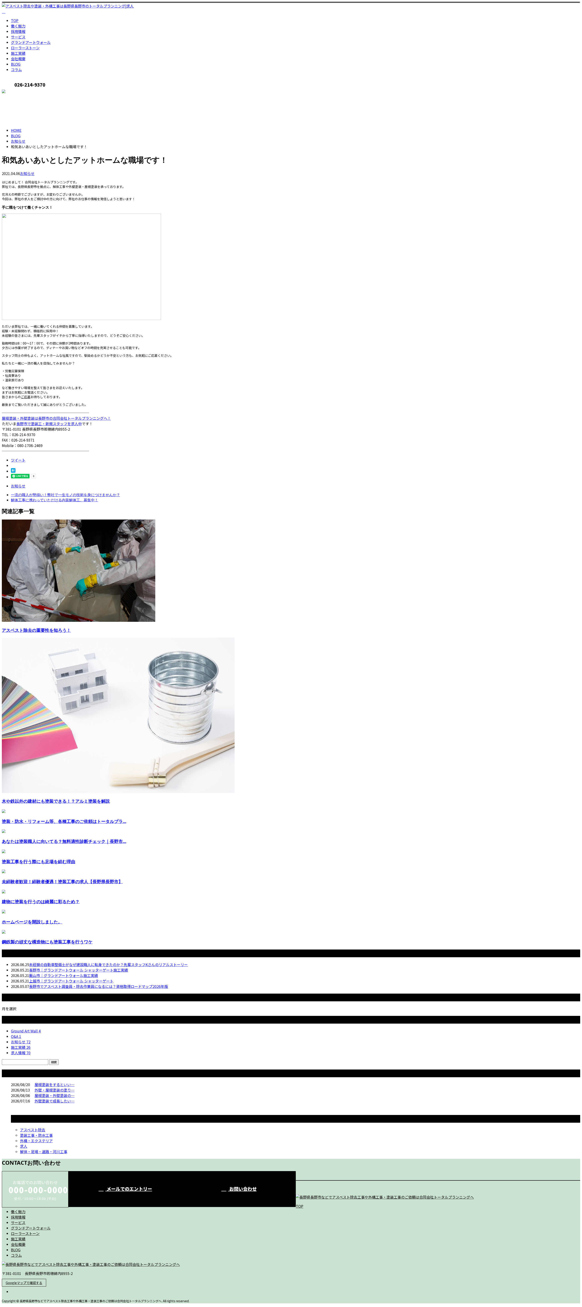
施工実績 (18, 53)
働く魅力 (18, 26)
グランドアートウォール (31, 42)
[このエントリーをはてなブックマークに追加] (13, 471)
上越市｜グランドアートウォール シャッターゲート (71, 981)
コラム (16, 69)
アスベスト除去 (32, 1129)
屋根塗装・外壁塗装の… (55, 1095)
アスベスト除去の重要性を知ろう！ (36, 630)
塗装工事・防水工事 (36, 1135)
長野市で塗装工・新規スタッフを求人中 (49, 423)
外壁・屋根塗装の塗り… (55, 1090)
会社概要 (18, 58)
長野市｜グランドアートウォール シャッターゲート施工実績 (78, 970)
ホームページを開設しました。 (32, 922)
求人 (23, 1146)
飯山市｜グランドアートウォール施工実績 (63, 975)
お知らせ (27, 173)
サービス (18, 37)
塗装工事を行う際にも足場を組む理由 (38, 861)
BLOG (15, 64)
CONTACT (18, 92)
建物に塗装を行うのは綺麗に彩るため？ (41, 901)
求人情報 (20, 1052)
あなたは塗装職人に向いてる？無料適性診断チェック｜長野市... (64, 841)
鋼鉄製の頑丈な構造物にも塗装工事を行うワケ (47, 942)
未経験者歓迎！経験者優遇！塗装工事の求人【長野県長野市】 (62, 881)
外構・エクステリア (36, 1140)
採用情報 (18, 31)
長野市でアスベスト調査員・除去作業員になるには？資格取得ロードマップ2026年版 (98, 986)
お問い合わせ (242, 1188)
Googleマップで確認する (24, 1282)
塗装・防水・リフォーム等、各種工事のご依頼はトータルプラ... (64, 821)
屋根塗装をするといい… (55, 1084)
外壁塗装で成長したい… (55, 1101)
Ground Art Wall (26, 1031)
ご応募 (25, 397)
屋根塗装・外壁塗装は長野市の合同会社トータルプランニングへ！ (56, 418)
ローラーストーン (25, 47)
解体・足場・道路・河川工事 (43, 1151)
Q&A (16, 1036)
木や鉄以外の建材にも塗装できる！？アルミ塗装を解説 (56, 801)
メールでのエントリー (128, 1188)
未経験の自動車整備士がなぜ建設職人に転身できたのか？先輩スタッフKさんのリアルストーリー (108, 964)
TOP (14, 20)
